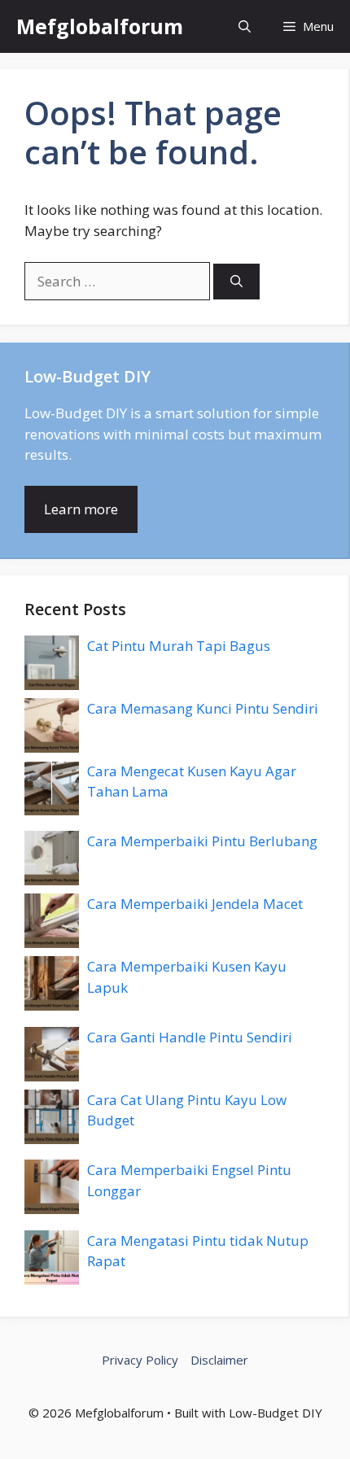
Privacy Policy (140, 1360)
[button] (244, 26)
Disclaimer (219, 1360)
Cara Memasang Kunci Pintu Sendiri (202, 708)
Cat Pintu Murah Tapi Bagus (178, 645)
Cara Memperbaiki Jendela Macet (195, 903)
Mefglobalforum (99, 26)
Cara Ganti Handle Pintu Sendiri (189, 1037)
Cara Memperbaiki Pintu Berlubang (202, 841)
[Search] (236, 282)
